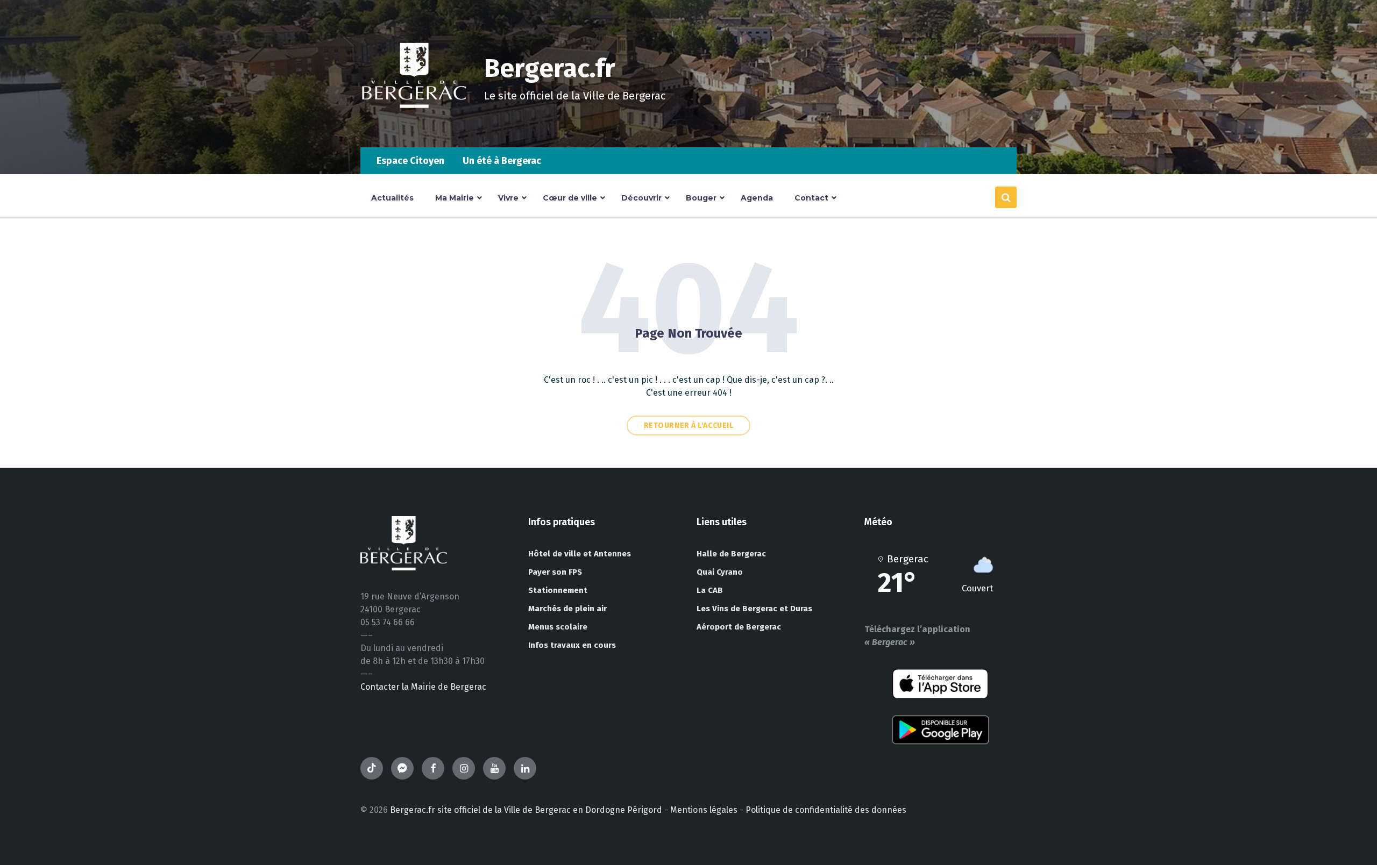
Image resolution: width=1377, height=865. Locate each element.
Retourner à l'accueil (689, 425)
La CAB (710, 590)
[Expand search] (1006, 197)
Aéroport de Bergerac (739, 627)
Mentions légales (703, 810)
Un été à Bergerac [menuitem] (502, 161)
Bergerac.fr (549, 68)
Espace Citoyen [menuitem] (410, 161)
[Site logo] (414, 126)
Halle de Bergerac (731, 554)
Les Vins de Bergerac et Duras (754, 608)
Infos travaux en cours (572, 645)
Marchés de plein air (567, 608)
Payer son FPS (555, 572)
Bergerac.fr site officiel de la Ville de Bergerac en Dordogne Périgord (526, 810)
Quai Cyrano (720, 572)
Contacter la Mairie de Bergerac (423, 687)
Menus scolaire (557, 627)
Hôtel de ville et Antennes (579, 554)
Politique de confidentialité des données (826, 810)
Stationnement (557, 590)
